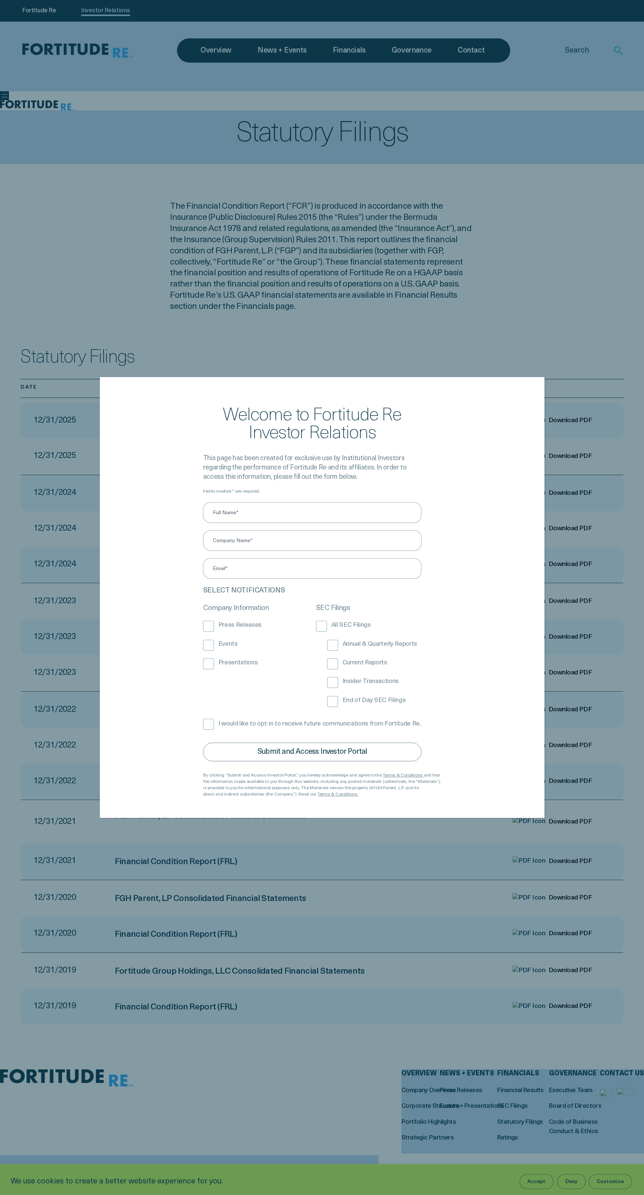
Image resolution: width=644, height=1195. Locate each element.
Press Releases (240, 625)
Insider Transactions (370, 681)
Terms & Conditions (403, 775)
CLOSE (527, 394)
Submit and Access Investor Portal (312, 752)
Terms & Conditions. (338, 794)
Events (228, 644)
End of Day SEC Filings (374, 700)
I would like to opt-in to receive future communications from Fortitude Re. (319, 724)
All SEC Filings (351, 625)
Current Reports (364, 663)
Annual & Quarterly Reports (379, 644)
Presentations (238, 663)
